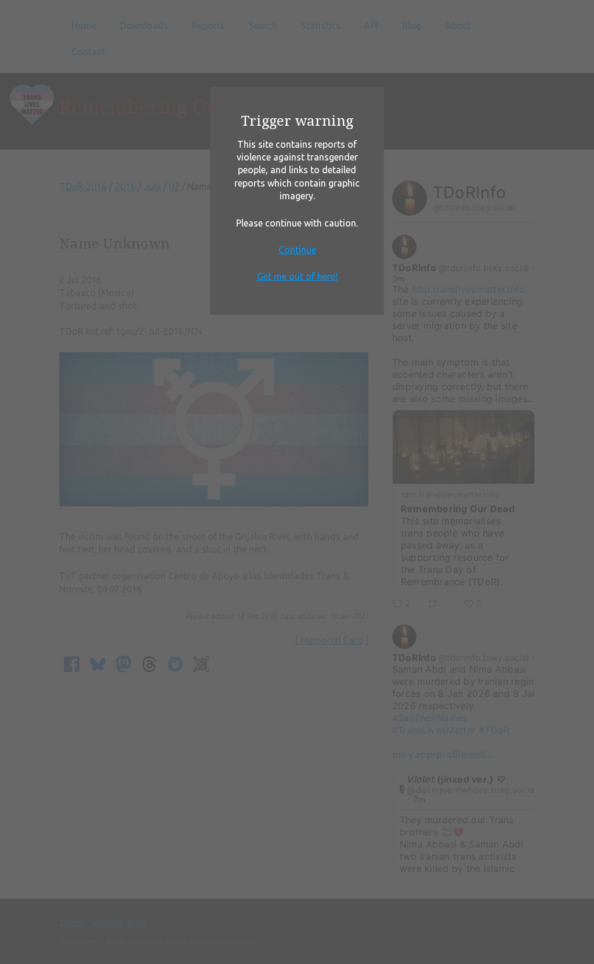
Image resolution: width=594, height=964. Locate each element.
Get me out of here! (297, 276)
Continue (297, 249)
